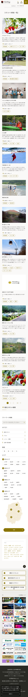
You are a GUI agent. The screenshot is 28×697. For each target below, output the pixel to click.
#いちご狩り (12, 552)
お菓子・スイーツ (13, 46)
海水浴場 (12, 203)
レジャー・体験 (7, 439)
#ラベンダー (6, 554)
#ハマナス (6, 558)
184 (17, 402)
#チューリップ (10, 556)
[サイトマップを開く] (26, 2)
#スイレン (10, 549)
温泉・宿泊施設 (7, 442)
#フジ (17, 552)
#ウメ (11, 554)
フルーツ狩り (22, 46)
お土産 (11, 267)
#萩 (21, 556)
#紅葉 (9, 545)
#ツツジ (20, 549)
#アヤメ (21, 554)
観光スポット (7, 432)
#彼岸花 (9, 550)
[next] (20, 403)
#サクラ (5, 545)
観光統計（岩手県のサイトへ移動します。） (10, 680)
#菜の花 (18, 550)
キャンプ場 (12, 143)
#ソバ (5, 556)
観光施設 (5, 46)
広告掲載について (22, 595)
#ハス (5, 550)
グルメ (5, 435)
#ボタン (6, 549)
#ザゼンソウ (6, 552)
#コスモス (15, 549)
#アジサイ (17, 547)
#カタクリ (14, 550)
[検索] (24, 422)
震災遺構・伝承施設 (14, 78)
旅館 (16, 301)
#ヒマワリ (6, 547)
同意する (10, 693)
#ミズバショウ (18, 545)
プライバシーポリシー (9, 690)
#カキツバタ (16, 556)
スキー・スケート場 (13, 176)
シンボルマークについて (14, 683)
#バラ (13, 545)
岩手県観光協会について (14, 678)
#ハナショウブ (16, 554)
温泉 (11, 301)
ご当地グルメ (18, 267)
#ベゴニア (11, 547)
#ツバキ (21, 547)
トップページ (13, 5)
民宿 (18, 143)
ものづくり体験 (6, 111)
